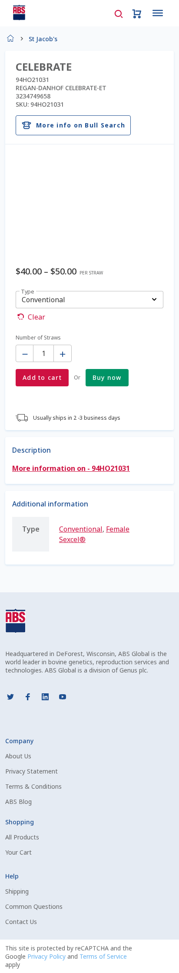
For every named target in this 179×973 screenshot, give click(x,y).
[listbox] (89, 299)
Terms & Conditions (33, 786)
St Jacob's (43, 39)
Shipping (17, 891)
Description (31, 450)
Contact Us (21, 921)
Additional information (50, 504)
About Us (18, 756)
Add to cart (42, 377)
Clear (36, 317)
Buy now (107, 377)
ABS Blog (18, 801)
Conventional (81, 529)
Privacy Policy (47, 956)
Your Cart (18, 852)
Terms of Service (103, 956)
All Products (22, 837)
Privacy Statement (31, 771)
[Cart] (137, 13)
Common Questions (34, 906)
